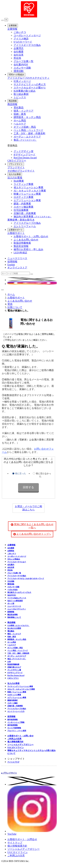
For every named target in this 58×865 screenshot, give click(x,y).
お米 (9, 661)
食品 (25, 140)
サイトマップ (14, 842)
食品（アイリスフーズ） (16, 659)
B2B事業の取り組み (25, 91)
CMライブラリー (16, 160)
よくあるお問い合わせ (26, 239)
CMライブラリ (13, 678)
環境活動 (19, 71)
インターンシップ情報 (15, 722)
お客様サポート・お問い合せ (20, 736)
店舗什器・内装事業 (25, 213)
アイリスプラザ (13, 762)
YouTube (11, 834)
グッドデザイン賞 (23, 151)
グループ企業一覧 (23, 61)
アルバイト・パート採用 (16, 730)
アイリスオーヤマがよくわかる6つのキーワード (25, 578)
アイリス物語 (21, 38)
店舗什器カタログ (14, 667)
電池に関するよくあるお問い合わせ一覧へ (33, 526)
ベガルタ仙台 (12, 589)
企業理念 (19, 48)
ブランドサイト (16, 164)
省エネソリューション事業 (28, 187)
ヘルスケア (20, 123)
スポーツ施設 (12, 703)
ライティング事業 (23, 184)
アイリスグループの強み (27, 223)
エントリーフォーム (25, 226)
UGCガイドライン (15, 747)
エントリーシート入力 (15, 711)
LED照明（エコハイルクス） (18, 625)
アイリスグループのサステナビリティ (28, 78)
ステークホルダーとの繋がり (30, 87)
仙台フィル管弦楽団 (15, 601)
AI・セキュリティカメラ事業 (30, 190)
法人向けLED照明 (14, 628)
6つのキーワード (23, 42)
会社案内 (10, 564)
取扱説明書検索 (22, 243)
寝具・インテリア (23, 110)
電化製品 (19, 107)
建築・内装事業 (22, 203)
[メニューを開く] (2, 289)
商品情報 (13, 101)
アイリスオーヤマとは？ (16, 562)
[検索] (31, 274)
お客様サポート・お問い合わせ (31, 236)
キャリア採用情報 (14, 728)
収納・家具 (20, 114)
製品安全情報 (21, 246)
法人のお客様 (15, 174)
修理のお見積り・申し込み (28, 249)
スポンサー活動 (22, 67)
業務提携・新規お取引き (21, 219)
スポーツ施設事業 (23, 206)
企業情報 (13, 25)
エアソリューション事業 (27, 200)
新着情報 (10, 612)
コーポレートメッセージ (27, 35)
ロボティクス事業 (23, 197)
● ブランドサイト (9, 773)
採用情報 (12, 261)
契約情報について (14, 617)
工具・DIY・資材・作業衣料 (29, 133)
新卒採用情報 (12, 719)
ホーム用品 (20, 120)
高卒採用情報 (12, 725)
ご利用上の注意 (14, 739)
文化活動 (10, 581)
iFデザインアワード (24, 154)
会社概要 (19, 51)
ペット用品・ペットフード (28, 130)
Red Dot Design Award (25, 157)
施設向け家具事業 (33, 216)
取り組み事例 (21, 94)
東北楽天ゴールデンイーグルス (19, 592)
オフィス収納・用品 (25, 127)
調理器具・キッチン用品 (27, 117)
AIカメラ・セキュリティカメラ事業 (21, 689)
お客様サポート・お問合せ (22, 839)
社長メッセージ (22, 81)
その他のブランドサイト (21, 170)
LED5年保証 (20, 252)
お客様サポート (16, 230)
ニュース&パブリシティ (16, 609)
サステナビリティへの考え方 (30, 84)
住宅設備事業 (21, 210)
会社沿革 (19, 54)
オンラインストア (17, 267)
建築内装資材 (12, 700)
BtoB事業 (19, 181)
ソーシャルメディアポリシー (20, 744)
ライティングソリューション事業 (20, 686)
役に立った (20, 473)
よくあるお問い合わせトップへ (33, 534)
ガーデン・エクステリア (27, 136)
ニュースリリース (17, 258)
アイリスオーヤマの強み (27, 45)
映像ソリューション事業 (27, 194)
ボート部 (10, 603)
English (11, 264)
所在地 (17, 58)
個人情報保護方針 (15, 741)
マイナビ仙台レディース (16, 598)
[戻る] (2, 20)
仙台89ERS (11, 595)
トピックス (20, 97)
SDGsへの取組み (16, 74)
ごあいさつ (20, 32)
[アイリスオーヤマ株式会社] (29, 16)
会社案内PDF (21, 64)
